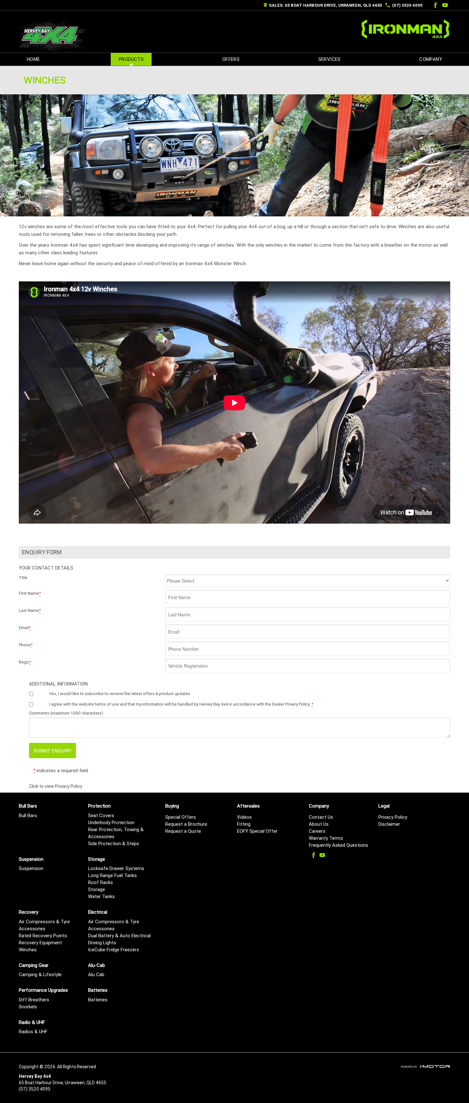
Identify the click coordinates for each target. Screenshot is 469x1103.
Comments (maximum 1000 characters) (66, 713)
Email (25, 627)
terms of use (107, 704)
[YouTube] (445, 5)
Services (329, 59)
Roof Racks (100, 882)
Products (131, 59)
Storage (96, 889)
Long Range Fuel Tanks (112, 875)
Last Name (30, 610)
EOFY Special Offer (257, 831)
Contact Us (321, 817)
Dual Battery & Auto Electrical (119, 935)
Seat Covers (101, 815)
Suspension (31, 868)
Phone (26, 645)
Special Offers (180, 817)
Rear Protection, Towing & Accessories (116, 832)
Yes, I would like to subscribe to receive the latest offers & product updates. (120, 693)
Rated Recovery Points (43, 935)
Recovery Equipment (40, 943)
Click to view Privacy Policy (55, 786)
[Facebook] (434, 5)
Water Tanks (101, 896)
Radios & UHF (33, 1031)
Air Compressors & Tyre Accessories (44, 925)
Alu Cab (96, 974)
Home (33, 59)
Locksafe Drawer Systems (116, 868)
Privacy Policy (392, 817)
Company (430, 59)
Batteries (98, 1000)
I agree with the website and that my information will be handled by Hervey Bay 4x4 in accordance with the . (181, 704)
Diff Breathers (34, 1000)
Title (23, 577)
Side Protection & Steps (113, 843)
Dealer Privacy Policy (290, 704)
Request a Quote (183, 831)
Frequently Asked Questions (338, 845)
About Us (319, 824)
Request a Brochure (186, 824)
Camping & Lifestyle (40, 974)
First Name (30, 593)
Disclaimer (389, 824)
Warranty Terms (326, 838)
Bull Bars (28, 815)
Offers (231, 59)
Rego (25, 662)
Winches (28, 950)
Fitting (243, 824)
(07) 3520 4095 (407, 5)
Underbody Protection (111, 822)
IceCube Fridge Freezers (113, 950)
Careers (317, 831)
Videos (244, 817)
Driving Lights (102, 943)
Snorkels (28, 1007)
